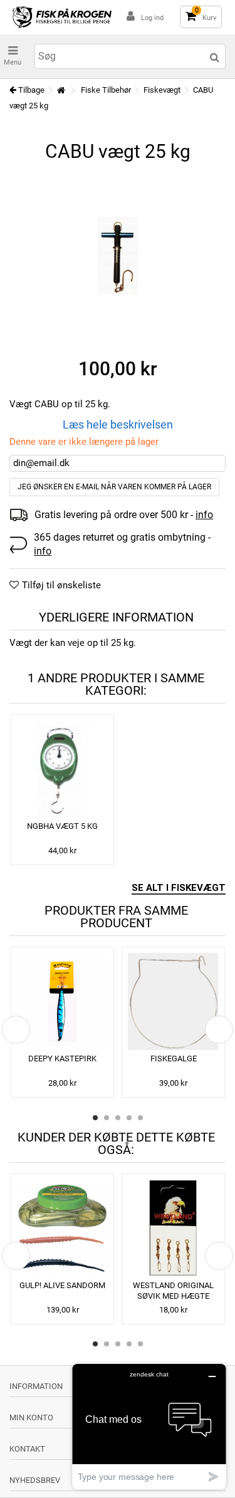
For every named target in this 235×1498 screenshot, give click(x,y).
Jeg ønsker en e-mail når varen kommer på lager (114, 486)
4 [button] (129, 1117)
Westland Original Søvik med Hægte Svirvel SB (173, 1296)
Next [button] (219, 1030)
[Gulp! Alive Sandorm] (62, 1228)
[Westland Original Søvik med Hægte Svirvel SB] (173, 1228)
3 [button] (117, 1117)
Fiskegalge (173, 1058)
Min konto (31, 1417)
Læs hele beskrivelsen (118, 424)
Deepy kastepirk (62, 1058)
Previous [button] (16, 1030)
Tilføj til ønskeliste (61, 585)
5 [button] (140, 1117)
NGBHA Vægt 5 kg (62, 826)
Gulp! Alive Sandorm (62, 1285)
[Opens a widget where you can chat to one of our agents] (149, 1426)
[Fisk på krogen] (62, 17)
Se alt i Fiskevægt (179, 887)
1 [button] (95, 1117)
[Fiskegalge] (173, 1001)
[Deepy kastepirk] (62, 1001)
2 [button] (106, 1117)
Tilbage (30, 90)
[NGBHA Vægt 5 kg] (62, 769)
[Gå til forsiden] (61, 90)
